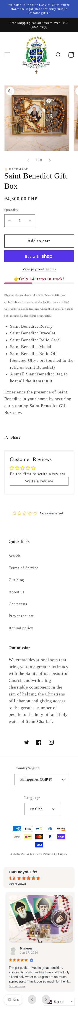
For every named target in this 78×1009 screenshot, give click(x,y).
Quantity (11, 210)
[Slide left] (28, 160)
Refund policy (21, 628)
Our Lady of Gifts (31, 853)
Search (14, 556)
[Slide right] (50, 160)
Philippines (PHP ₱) (36, 779)
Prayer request (21, 616)
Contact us (18, 604)
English (36, 809)
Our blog (16, 580)
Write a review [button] (39, 481)
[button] (7, 55)
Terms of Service (23, 568)
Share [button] (15, 437)
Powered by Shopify (55, 853)
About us (16, 592)
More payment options (39, 269)
